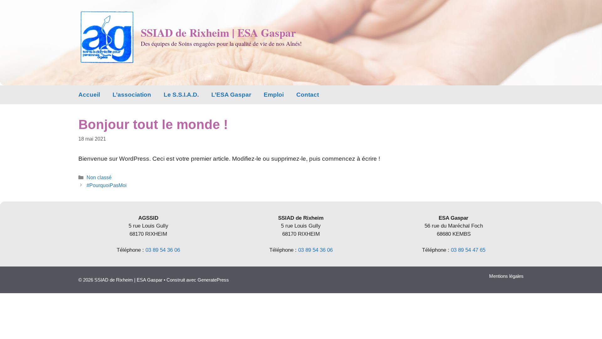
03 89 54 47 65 (468, 250)
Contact (307, 94)
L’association (132, 94)
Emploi (274, 94)
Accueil (89, 94)
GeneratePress (213, 279)
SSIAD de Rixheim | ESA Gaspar (218, 32)
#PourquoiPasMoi (107, 185)
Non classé (99, 177)
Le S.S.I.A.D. (181, 94)
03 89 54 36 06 (162, 250)
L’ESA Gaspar (231, 94)
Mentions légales (506, 276)
